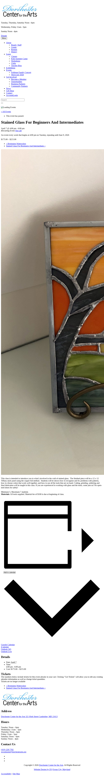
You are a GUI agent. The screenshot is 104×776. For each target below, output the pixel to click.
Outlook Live (6, 651)
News (8, 88)
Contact (9, 93)
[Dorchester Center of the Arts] (20, 16)
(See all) (18, 131)
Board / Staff (16, 45)
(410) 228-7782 (7, 750)
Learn (8, 54)
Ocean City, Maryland (61, 769)
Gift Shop (10, 91)
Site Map (16, 774)
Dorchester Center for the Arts (51, 765)
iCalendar (5, 647)
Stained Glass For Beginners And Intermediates (26, 146)
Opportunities (16, 82)
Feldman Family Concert (21, 72)
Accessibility (6, 774)
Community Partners (19, 86)
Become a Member (18, 79)
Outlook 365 (6, 649)
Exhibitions (10, 68)
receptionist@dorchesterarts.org (13, 752)
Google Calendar (8, 645)
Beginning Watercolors (16, 144)
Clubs (13, 63)
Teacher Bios (16, 65)
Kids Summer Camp (19, 59)
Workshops (15, 61)
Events (9, 70)
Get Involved (11, 77)
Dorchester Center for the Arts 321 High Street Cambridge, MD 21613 (29, 716)
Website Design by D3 (43, 769)
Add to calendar (9, 572)
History (14, 52)
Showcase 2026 (17, 75)
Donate (4, 36)
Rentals (14, 49)
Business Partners (18, 84)
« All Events (6, 112)
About (8, 43)
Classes (14, 56)
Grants (13, 47)
